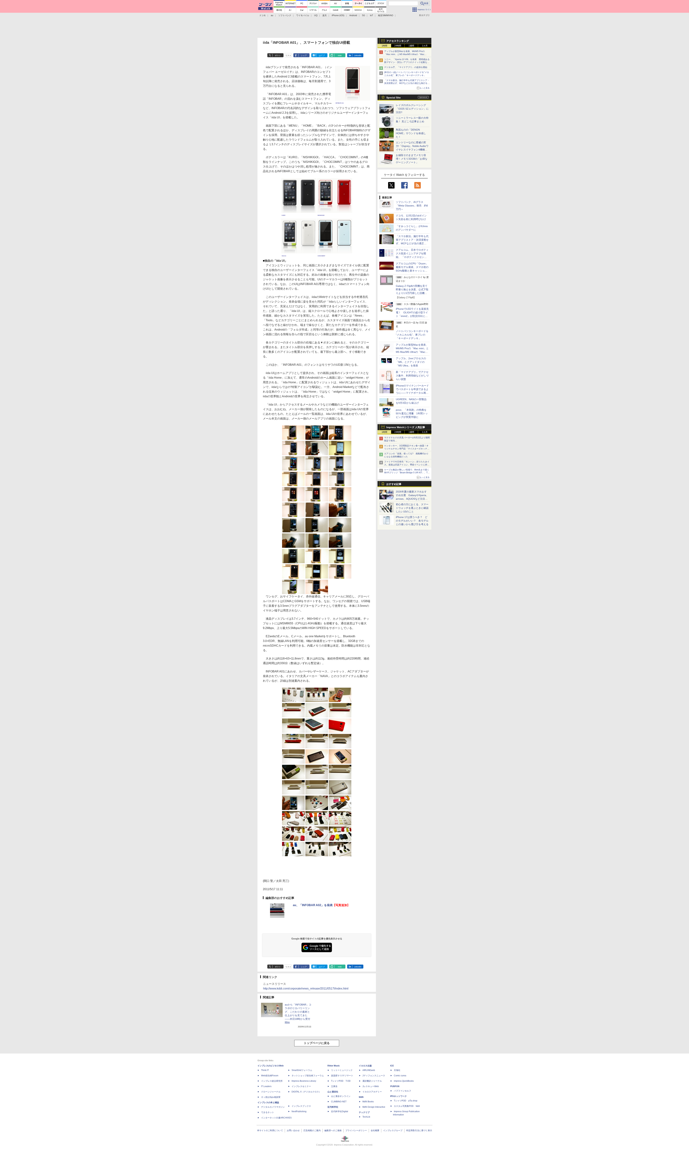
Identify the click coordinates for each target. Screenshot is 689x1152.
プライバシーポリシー (356, 1130)
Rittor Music (333, 1065)
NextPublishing (299, 1111)
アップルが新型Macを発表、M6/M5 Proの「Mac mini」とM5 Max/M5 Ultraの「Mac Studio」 (404, 54)
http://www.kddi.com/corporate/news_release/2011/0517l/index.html (305, 988)
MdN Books (368, 1101)
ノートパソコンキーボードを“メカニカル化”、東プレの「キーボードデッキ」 (412, 335)
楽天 (324, 15)
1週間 (411, 45)
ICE (392, 1065)
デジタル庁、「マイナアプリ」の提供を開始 (405, 67)
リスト (288, 55)
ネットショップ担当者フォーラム (308, 1075)
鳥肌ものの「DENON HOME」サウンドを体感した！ (411, 133)
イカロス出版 (365, 1065)
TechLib (366, 1117)
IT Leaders (266, 1086)
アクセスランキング (397, 40)
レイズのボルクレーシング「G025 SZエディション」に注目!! (412, 109)
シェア (304, 55)
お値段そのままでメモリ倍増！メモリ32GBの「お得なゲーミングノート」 (411, 159)
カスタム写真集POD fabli (407, 1106)
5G (363, 15)
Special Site (393, 97)
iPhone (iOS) (338, 15)
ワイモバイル (302, 15)
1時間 (384, 45)
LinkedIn (357, 55)
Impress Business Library (304, 1081)
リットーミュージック (342, 1070)
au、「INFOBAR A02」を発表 (321, 905)
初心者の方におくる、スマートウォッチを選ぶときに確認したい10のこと (412, 508)
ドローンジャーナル (270, 1091)
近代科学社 (332, 1107)
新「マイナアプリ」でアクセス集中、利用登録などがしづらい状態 (412, 376)
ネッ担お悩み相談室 (270, 1097)
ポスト (278, 55)
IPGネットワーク (398, 1096)
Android (353, 15)
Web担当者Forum (269, 1075)
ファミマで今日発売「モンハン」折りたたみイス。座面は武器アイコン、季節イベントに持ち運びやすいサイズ (406, 464)
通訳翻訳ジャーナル (372, 1081)
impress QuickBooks (404, 1081)
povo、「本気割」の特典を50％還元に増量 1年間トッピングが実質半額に (412, 413)
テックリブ (364, 1112)
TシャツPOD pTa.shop (405, 1100)
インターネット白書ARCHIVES (276, 1117)
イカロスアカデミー (372, 1091)
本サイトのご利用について (270, 1130)
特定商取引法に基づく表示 (419, 1130)
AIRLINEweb (368, 1070)
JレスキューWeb (370, 1086)
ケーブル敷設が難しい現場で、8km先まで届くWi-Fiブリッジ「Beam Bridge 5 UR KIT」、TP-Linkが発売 (407, 472)
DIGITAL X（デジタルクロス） (306, 1091)
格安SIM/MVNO (385, 15)
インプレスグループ (392, 1130)
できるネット (267, 1112)
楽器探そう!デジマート (342, 1075)
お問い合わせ (293, 1130)
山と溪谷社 (332, 1091)
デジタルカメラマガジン (273, 1107)
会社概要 (375, 1130)
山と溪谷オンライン (340, 1096)
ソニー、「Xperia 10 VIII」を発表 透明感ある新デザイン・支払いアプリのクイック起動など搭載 (407, 62)
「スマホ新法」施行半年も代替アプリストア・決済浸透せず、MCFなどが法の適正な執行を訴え (407, 83)
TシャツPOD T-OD (341, 1081)
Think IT (265, 1070)
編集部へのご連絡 (333, 1130)
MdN (361, 1097)
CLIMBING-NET (338, 1101)
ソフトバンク (284, 15)
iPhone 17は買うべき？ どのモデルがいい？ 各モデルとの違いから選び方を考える (412, 521)
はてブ (322, 55)
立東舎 (334, 1086)
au (272, 15)
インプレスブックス (301, 1106)
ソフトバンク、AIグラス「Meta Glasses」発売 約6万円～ (412, 206)
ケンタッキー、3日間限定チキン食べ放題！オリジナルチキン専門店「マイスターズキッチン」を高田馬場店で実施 (406, 448)
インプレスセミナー (301, 1086)
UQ (315, 15)
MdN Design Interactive (373, 1107)
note (340, 55)
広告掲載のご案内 (312, 1130)
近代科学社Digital (339, 1111)
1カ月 (425, 45)
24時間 (397, 45)
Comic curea (400, 1075)
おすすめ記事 (393, 484)
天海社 (397, 1070)
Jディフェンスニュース (373, 1075)
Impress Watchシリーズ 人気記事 (405, 427)
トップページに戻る (317, 1043)
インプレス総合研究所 (272, 1081)
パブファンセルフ (402, 1091)
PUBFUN (394, 1086)
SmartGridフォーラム (302, 1070)
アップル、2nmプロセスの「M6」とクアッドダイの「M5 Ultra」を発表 (411, 362)
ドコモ (262, 15)
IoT (371, 15)
